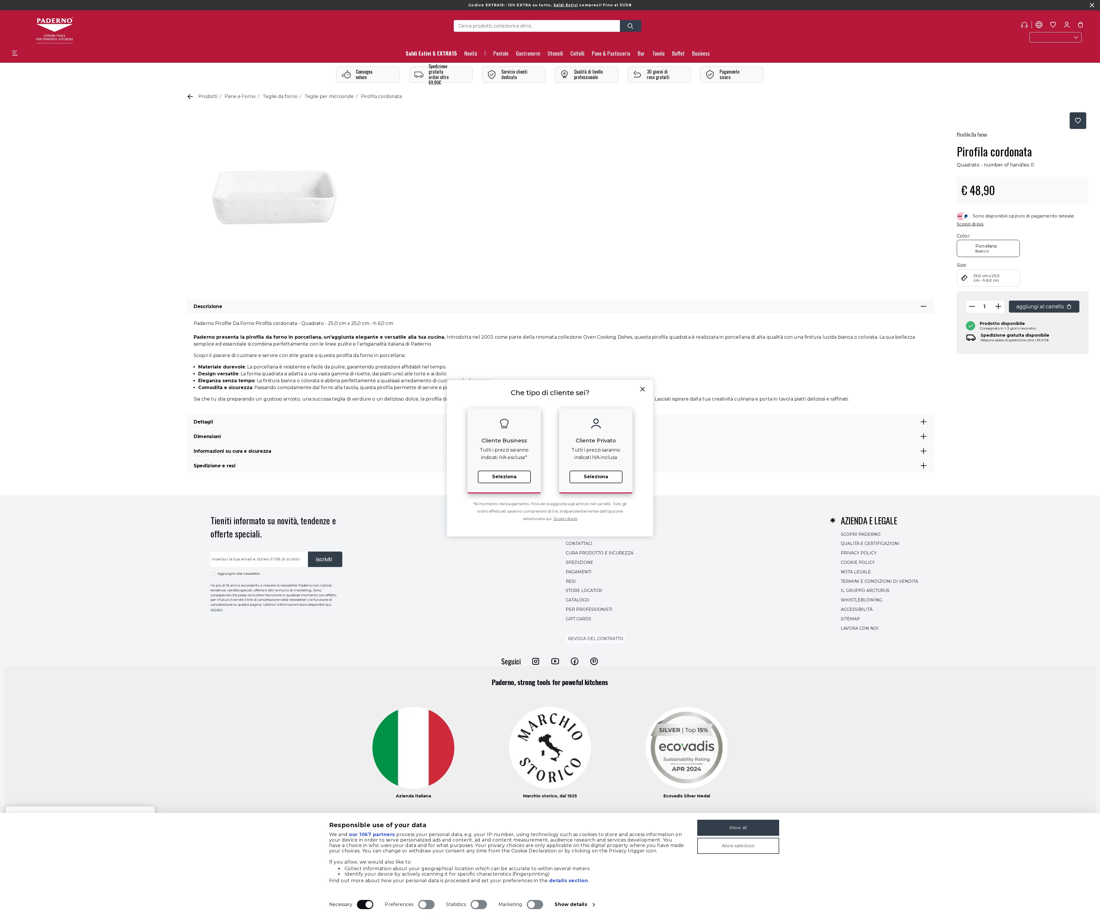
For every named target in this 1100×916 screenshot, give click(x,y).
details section (568, 880)
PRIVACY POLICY (859, 553)
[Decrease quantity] (972, 307)
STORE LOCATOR (584, 590)
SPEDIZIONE (579, 562)
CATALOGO (577, 600)
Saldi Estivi (565, 5)
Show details (571, 904)
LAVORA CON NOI (860, 628)
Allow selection (738, 845)
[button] (470, 55)
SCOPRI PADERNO (861, 534)
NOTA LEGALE (856, 571)
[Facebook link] (574, 661)
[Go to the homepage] (54, 30)
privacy (217, 609)
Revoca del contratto (595, 639)
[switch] (426, 904)
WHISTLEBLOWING (861, 600)
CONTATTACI (579, 543)
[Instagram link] (535, 661)
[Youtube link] (555, 661)
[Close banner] (1092, 5)
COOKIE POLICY (858, 562)
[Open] (630, 26)
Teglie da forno (280, 96)
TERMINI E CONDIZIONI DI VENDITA (879, 581)
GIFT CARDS (578, 618)
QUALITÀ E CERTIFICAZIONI (870, 543)
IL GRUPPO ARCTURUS (865, 590)
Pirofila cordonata (381, 96)
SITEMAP (850, 618)
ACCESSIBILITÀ (857, 609)
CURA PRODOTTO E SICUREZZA (599, 553)
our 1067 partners (372, 834)
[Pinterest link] (594, 661)
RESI (571, 581)
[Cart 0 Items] (1080, 26)
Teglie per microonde (329, 96)
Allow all (738, 827)
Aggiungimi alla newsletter (238, 574)
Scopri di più (970, 224)
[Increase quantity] (998, 307)
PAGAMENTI (579, 571)
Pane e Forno (240, 96)
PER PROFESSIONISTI (589, 609)
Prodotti (207, 96)
